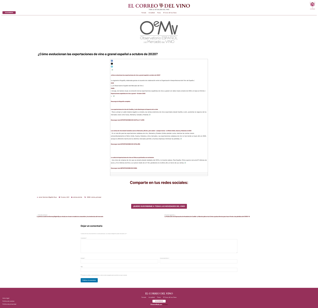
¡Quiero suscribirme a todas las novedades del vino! (159, 206)
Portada (144, 12)
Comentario (84, 238)
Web (82, 266)
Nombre (83, 258)
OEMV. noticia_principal (94, 197)
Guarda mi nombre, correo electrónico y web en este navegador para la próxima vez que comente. (104, 275)
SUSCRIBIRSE (9, 12)
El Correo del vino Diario (170, 12)
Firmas (159, 12)
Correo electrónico (164, 258)
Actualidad (152, 12)
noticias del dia (77, 197)
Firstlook (165, 304)
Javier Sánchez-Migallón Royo (48, 197)
